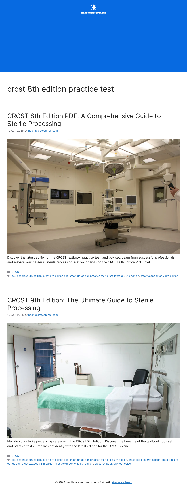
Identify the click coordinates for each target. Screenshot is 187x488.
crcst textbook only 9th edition (113, 463)
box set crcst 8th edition (27, 275)
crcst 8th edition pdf (55, 275)
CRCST (16, 271)
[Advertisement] (93, 46)
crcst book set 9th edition (144, 459)
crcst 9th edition (117, 459)
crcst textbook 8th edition (123, 275)
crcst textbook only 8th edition (159, 275)
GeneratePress (122, 482)
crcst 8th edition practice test (87, 275)
